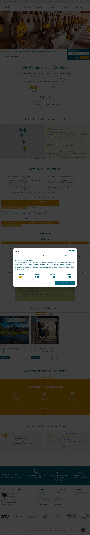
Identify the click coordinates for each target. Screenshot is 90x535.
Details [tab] (45, 255)
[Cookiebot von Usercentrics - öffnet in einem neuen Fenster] (69, 251)
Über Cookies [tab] (66, 255)
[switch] (37, 277)
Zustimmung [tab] (24, 255)
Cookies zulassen (65, 282)
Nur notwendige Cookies (45, 282)
